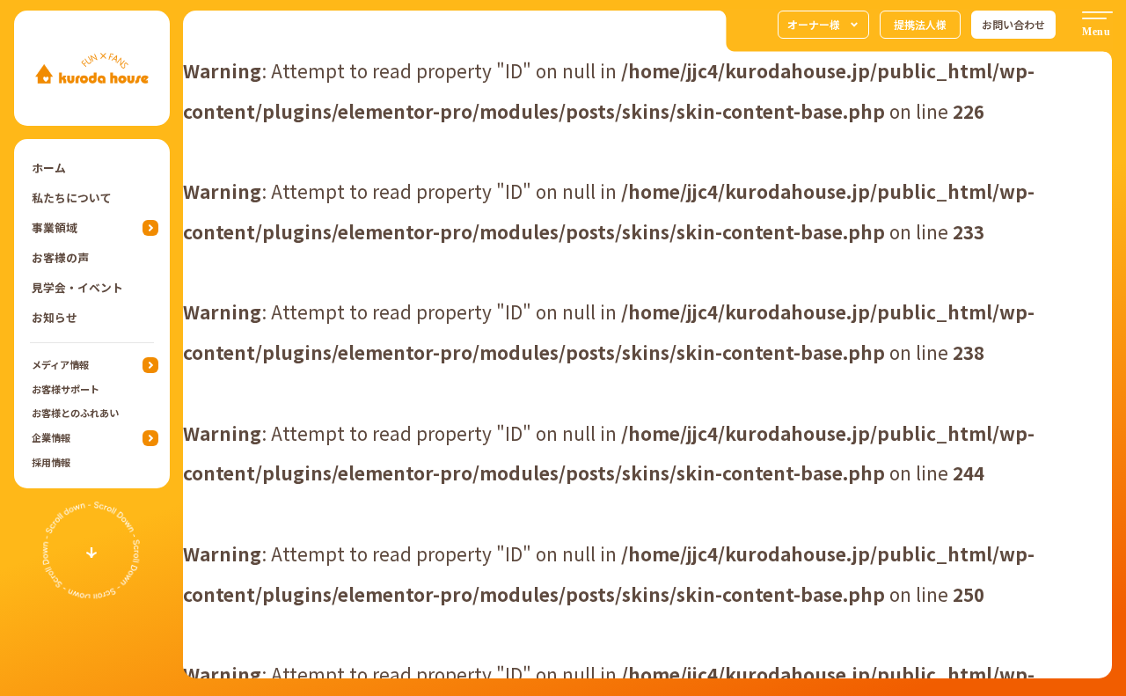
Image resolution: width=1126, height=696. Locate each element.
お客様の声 (60, 257)
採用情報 (51, 462)
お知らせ (54, 317)
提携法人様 (920, 24)
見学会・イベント (77, 287)
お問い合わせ (1013, 24)
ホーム (49, 167)
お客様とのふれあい (75, 413)
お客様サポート (65, 389)
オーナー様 (813, 24)
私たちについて (72, 197)
